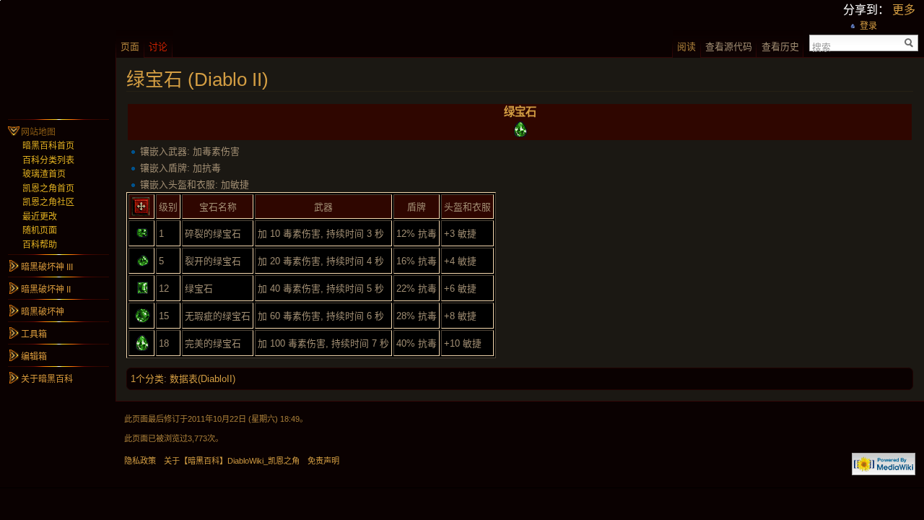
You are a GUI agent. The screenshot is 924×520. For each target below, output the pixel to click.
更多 (903, 10)
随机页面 (39, 230)
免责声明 (323, 460)
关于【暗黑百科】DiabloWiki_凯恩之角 (232, 460)
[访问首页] (58, 58)
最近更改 (39, 217)
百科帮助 (39, 245)
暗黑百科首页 (48, 146)
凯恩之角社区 (48, 202)
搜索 (821, 46)
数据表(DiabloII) (202, 378)
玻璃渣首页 (44, 174)
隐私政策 (140, 460)
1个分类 (147, 378)
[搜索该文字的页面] (909, 43)
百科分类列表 (48, 160)
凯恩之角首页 (48, 188)
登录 (868, 26)
